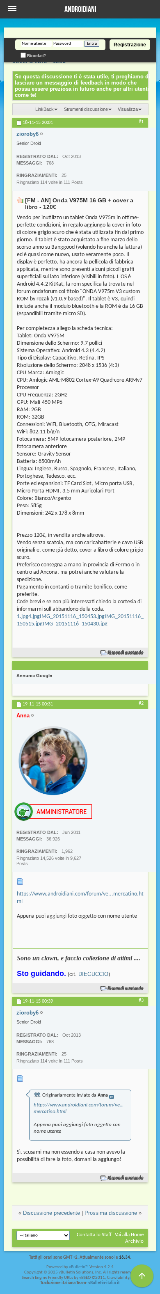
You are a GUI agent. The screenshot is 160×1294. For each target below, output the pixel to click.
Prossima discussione (111, 1213)
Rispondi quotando (126, 652)
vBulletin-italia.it (104, 1283)
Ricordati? (36, 55)
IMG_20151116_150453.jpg (72, 617)
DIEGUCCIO (93, 974)
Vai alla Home (129, 1234)
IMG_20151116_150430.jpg (75, 624)
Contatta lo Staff (94, 1234)
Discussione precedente (51, 1213)
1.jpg (22, 617)
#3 (141, 1000)
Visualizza (128, 109)
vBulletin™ (79, 1267)
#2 (141, 703)
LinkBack (44, 109)
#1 (141, 121)
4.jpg (34, 617)
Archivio (134, 1241)
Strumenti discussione (86, 109)
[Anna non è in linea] (53, 760)
